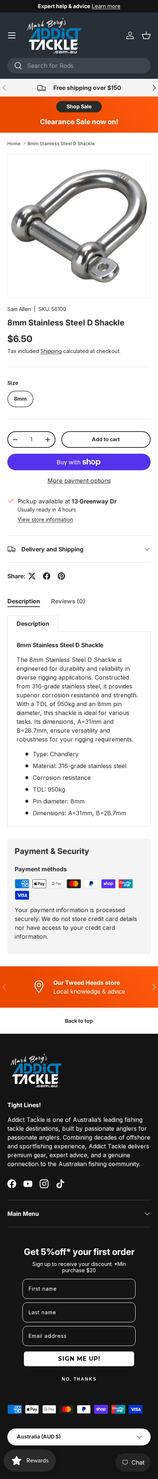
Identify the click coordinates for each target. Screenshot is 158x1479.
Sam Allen (19, 309)
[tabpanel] (79, 721)
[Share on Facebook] (46, 576)
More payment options (79, 480)
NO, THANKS (79, 1379)
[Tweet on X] (32, 576)
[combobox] (79, 65)
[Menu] (12, 35)
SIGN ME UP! (79, 1358)
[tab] (23, 601)
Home (14, 143)
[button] (146, 35)
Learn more (106, 6)
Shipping (51, 351)
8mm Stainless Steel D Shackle (61, 143)
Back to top (79, 1021)
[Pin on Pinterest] (61, 576)
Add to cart (106, 439)
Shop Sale (79, 106)
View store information (45, 519)
